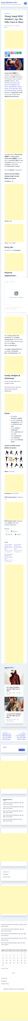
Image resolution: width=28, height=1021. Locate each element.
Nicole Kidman (10, 721)
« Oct (13, 973)
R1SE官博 (11, 471)
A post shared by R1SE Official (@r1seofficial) (16, 312)
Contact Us (6, 872)
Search (5, 747)
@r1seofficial (14, 493)
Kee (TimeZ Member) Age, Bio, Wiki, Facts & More (13, 689)
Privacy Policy (6, 877)
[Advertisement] (14, 39)
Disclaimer (5, 874)
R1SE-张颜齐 (12, 243)
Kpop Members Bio (9, 2)
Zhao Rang (13, 90)
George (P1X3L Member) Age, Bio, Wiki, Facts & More (14, 715)
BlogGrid (15, 989)
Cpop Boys (7, 13)
